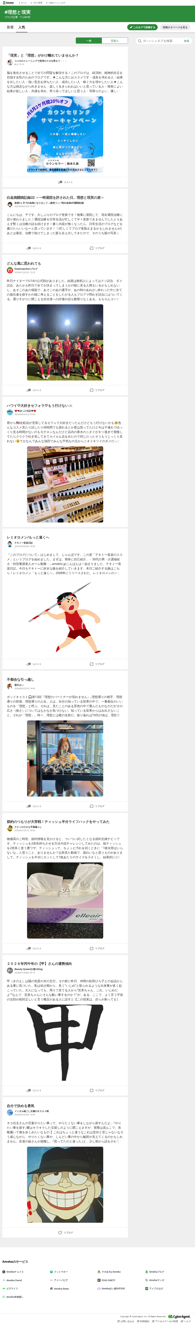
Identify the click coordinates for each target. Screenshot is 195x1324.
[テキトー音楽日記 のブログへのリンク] (10, 544)
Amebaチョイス (15, 1271)
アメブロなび (156, 1288)
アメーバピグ (61, 1280)
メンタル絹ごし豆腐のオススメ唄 (31, 1111)
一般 (89, 40)
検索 (186, 40)
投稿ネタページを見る (175, 27)
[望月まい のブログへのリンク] (10, 686)
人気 (21, 27)
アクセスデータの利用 (166, 1321)
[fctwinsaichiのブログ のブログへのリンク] (10, 270)
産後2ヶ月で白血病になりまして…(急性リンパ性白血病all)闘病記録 (49, 202)
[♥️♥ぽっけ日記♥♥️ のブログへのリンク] (10, 412)
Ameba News (61, 1288)
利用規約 (144, 1321)
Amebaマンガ (156, 1280)
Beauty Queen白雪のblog (28, 969)
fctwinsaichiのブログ (26, 268)
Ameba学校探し (15, 1296)
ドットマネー (61, 1271)
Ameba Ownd (14, 1280)
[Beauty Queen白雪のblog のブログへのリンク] (10, 970)
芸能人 (115, 40)
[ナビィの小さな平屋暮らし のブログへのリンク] (10, 828)
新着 (10, 27)
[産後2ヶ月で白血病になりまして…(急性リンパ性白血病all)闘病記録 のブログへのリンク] (10, 204)
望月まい (19, 685)
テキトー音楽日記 (23, 542)
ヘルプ (187, 1321)
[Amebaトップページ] (8, 3)
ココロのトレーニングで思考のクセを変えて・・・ (40, 60)
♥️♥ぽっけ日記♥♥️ (25, 410)
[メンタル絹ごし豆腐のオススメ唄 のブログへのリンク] (10, 1112)
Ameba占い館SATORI (113, 1288)
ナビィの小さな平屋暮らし (28, 827)
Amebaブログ (156, 1271)
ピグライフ (12, 1288)
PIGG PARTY (108, 1280)
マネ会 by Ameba (111, 1271)
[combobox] (164, 40)
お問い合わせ (127, 1321)
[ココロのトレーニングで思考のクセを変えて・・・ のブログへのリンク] (10, 62)
